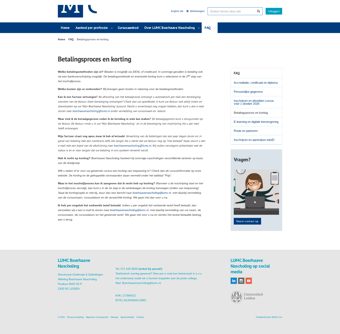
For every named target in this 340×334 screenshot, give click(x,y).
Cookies (140, 317)
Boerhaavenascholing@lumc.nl (141, 282)
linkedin (234, 281)
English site (177, 11)
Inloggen (274, 11)
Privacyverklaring (75, 317)
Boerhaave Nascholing (77, 11)
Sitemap (114, 317)
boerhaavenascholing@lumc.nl (91, 111)
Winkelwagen (197, 11)
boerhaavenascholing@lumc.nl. (152, 192)
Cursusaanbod (128, 27)
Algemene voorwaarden (97, 317)
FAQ (237, 73)
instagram (241, 281)
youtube (249, 281)
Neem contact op (247, 221)
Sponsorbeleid (127, 317)
